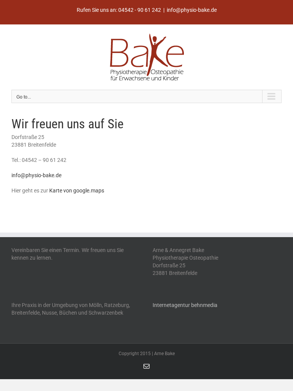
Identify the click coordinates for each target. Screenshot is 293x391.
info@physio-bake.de (192, 10)
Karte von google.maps (76, 190)
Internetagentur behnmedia (185, 305)
